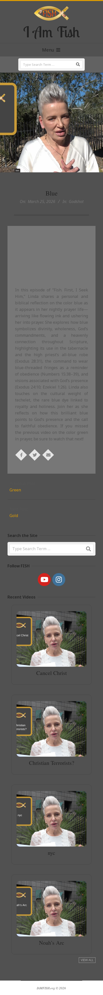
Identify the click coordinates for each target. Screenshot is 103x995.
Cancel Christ (51, 672)
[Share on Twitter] (35, 455)
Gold (14, 515)
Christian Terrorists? (51, 762)
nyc (51, 852)
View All (87, 960)
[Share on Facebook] (21, 455)
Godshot (76, 201)
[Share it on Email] (48, 455)
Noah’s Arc (51, 942)
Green (15, 490)
